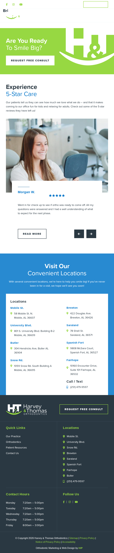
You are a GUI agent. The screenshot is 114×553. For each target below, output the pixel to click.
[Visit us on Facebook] (7, 4)
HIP (81, 548)
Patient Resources (16, 447)
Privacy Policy (87, 538)
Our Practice (13, 436)
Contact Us (12, 453)
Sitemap (73, 538)
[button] (105, 15)
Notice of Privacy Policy (48, 542)
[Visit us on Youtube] (20, 4)
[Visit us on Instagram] (13, 4)
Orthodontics (13, 442)
